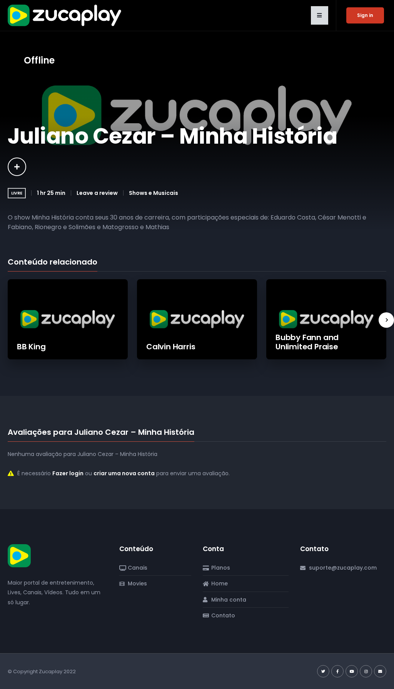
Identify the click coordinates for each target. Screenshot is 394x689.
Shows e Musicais (153, 193)
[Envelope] (380, 671)
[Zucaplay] (19, 555)
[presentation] (386, 320)
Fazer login (67, 473)
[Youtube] (352, 671)
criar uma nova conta (124, 473)
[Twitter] (323, 671)
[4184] (17, 167)
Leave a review (97, 193)
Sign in (365, 15)
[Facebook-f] (337, 671)
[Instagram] (366, 671)
